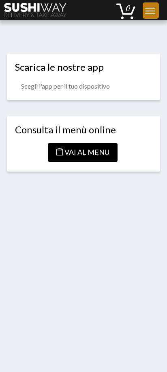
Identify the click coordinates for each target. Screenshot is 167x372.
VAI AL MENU (86, 152)
